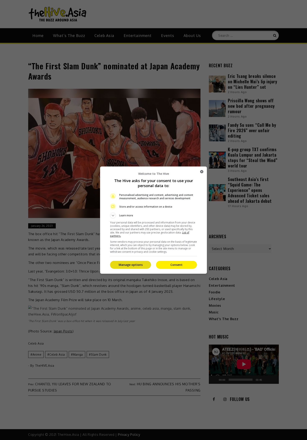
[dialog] (153, 220)
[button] (153, 215)
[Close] (202, 171)
